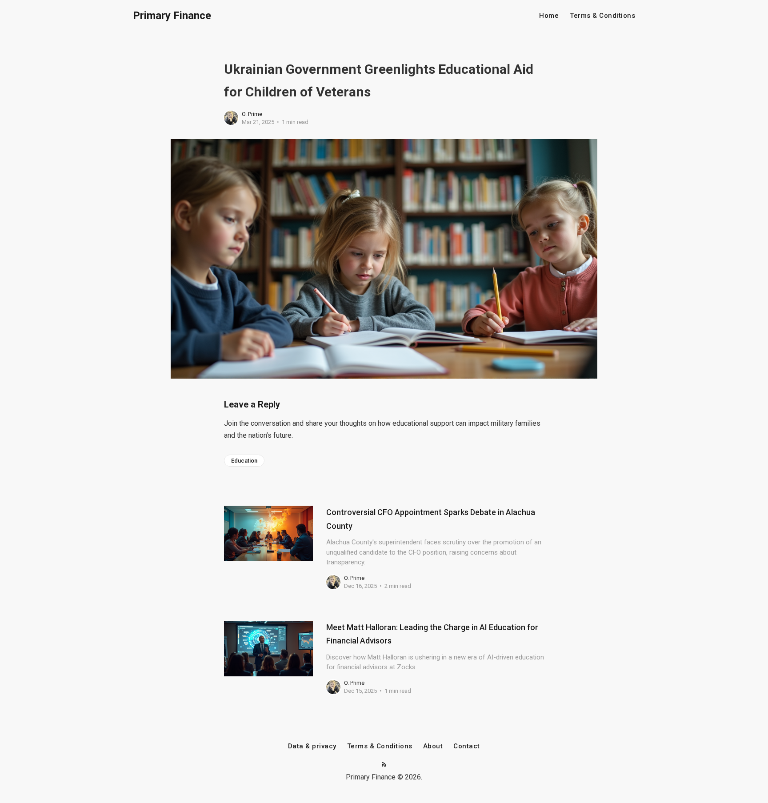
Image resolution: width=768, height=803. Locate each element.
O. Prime (252, 114)
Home (549, 15)
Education (244, 460)
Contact (466, 746)
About (433, 746)
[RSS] (384, 765)
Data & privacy (312, 746)
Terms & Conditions (602, 15)
